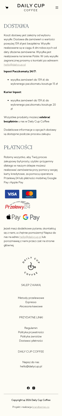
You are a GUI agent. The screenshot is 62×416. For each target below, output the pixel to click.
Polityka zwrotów (31, 336)
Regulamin (30, 328)
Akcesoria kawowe (31, 306)
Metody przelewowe (31, 298)
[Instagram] (33, 388)
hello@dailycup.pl (15, 64)
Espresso (30, 302)
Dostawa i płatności (31, 340)
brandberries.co (40, 407)
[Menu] (57, 7)
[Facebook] (28, 388)
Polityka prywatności (31, 332)
